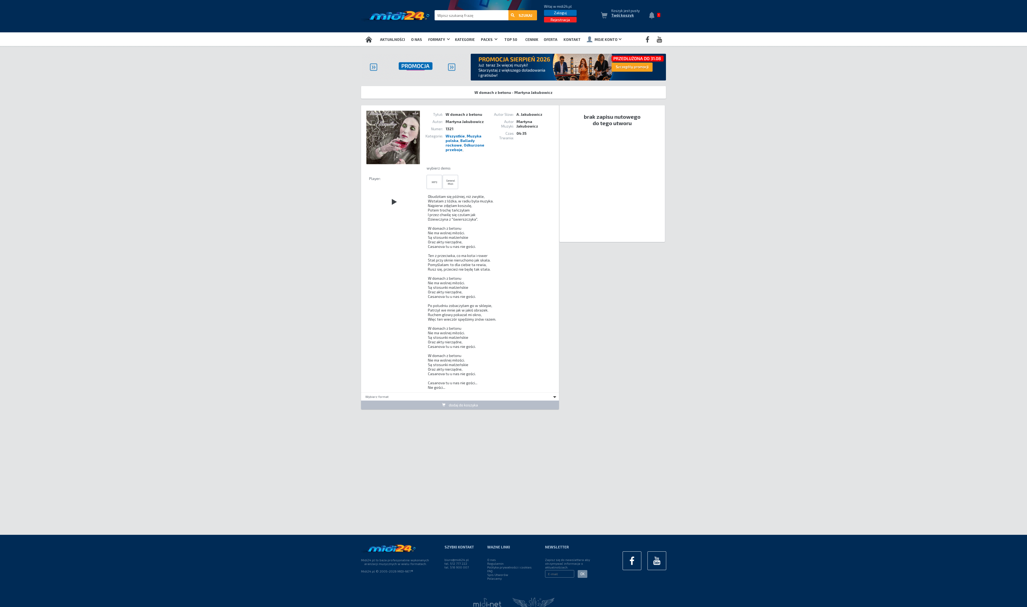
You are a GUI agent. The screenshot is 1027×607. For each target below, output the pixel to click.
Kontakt (572, 39)
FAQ (490, 571)
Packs (487, 39)
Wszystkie (455, 136)
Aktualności (392, 39)
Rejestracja (560, 19)
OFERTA (550, 39)
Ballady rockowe (460, 142)
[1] (653, 16)
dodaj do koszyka (463, 405)
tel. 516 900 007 (456, 567)
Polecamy (494, 578)
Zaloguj (560, 12)
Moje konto (606, 39)
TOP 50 (510, 39)
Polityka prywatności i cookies (509, 567)
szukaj (525, 15)
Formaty (437, 39)
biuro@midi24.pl (456, 560)
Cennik (531, 39)
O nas (416, 39)
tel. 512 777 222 (455, 563)
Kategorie (465, 39)
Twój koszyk (622, 15)
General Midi (450, 182)
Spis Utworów (497, 575)
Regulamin (495, 563)
